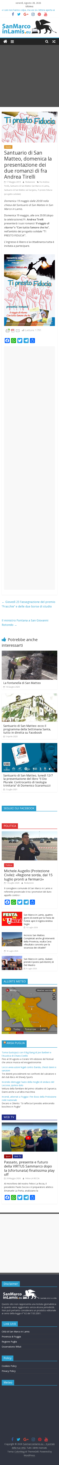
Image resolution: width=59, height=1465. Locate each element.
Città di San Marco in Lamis (16, 1331)
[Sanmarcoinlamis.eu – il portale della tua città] (5, 41)
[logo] (29, 1290)
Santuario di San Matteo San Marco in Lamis (29, 186)
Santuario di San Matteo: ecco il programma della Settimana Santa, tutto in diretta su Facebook (27, 729)
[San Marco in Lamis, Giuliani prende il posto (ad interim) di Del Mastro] (12, 957)
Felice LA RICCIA (32, 1178)
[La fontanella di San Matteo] (29, 652)
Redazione (30, 182)
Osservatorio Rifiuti (11, 1346)
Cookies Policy (9, 1365)
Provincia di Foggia (11, 1336)
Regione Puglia (9, 1341)
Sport (8, 1156)
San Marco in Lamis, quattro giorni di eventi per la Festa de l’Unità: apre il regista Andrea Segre (39, 919)
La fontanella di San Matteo (22, 683)
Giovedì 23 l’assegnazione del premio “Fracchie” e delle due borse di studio (28, 604)
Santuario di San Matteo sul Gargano (20, 190)
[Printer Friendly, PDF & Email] (12, 330)
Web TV (17, 1156)
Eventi (8, 147)
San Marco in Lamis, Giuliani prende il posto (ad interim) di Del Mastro (39, 962)
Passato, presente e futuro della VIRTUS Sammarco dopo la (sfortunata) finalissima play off (29, 1168)
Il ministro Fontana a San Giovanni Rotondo (25, 622)
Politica (9, 865)
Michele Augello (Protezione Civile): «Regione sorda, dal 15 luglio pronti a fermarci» (28, 874)
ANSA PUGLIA (16, 1043)
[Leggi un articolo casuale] (53, 41)
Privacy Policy (9, 1370)
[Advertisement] (29, 75)
